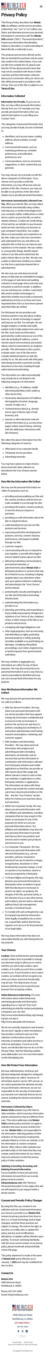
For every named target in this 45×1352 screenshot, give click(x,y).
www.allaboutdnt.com (12, 1054)
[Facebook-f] (18, 1331)
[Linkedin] (27, 1331)
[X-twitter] (22, 1331)
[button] (41, 6)
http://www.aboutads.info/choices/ (18, 1021)
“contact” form (8, 118)
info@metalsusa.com (11, 1182)
